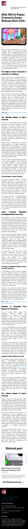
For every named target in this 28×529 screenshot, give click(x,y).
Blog (7, 7)
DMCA (16, 497)
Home (3, 7)
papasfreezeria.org (21, 367)
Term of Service (5, 497)
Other (12, 499)
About (3, 499)
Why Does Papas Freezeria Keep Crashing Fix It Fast (13, 469)
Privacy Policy (11, 497)
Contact (6, 499)
